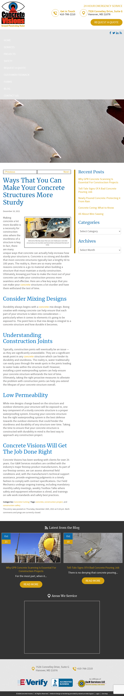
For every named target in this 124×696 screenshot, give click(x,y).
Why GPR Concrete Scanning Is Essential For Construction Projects (98, 180)
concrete (25, 284)
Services (9, 47)
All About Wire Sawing (90, 214)
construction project (53, 502)
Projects (10, 54)
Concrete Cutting (21, 502)
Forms (8, 82)
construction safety (11, 505)
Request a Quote (106, 22)
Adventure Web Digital (86, 694)
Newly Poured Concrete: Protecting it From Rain (99, 199)
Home (7, 40)
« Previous (9, 172)
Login (98, 694)
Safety (8, 61)
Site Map (105, 694)
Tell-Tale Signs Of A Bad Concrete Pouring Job (97, 190)
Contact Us (11, 95)
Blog (7, 89)
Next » (67, 172)
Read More (31, 584)
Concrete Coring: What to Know (96, 208)
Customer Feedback (16, 75)
